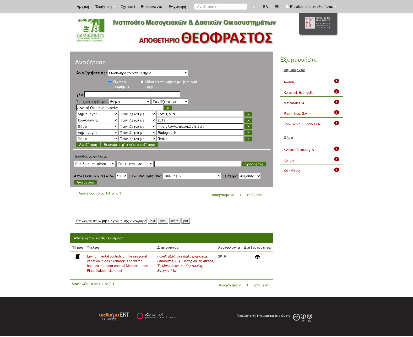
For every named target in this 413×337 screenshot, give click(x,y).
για (79, 94)
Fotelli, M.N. (166, 256)
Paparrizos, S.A (168, 260)
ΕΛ (265, 6)
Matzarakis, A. (173, 265)
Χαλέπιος (292, 170)
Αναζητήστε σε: (91, 72)
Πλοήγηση (104, 6)
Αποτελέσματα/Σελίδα (94, 176)
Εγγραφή (177, 6)
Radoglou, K (191, 260)
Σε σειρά (230, 176)
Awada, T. (291, 81)
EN (277, 6)
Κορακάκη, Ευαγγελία (303, 123)
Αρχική (83, 6)
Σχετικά (128, 6)
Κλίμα (289, 160)
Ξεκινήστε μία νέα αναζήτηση (129, 144)
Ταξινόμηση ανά (147, 176)
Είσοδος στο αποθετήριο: (311, 6)
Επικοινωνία (152, 6)
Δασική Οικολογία (299, 149)
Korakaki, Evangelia (192, 256)
